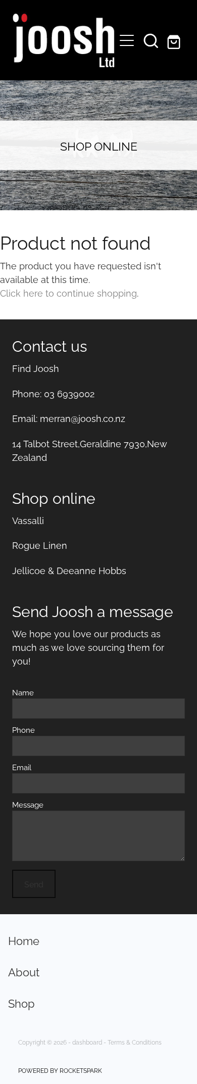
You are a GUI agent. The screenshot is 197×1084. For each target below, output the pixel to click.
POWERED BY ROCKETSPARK (60, 1070)
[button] (151, 40)
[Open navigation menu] (127, 40)
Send (33, 883)
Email (21, 767)
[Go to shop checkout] (175, 40)
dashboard (87, 1042)
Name (23, 692)
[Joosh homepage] (62, 40)
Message (27, 804)
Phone (23, 729)
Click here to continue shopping (68, 292)
